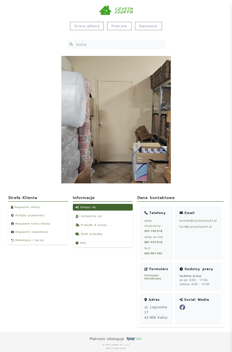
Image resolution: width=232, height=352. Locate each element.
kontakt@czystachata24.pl (198, 220)
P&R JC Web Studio (116, 348)
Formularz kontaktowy (152, 277)
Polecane (119, 26)
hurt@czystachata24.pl (196, 226)
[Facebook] (182, 308)
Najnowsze (148, 26)
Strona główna (86, 26)
